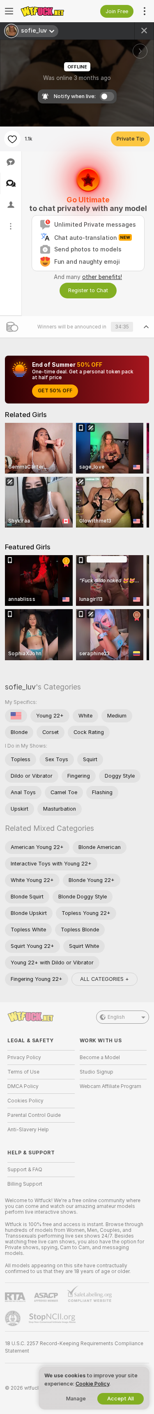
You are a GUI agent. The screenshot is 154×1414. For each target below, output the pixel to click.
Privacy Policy (24, 1057)
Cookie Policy (92, 1384)
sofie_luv (20, 686)
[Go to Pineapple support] (13, 1318)
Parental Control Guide (34, 1115)
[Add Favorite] (12, 139)
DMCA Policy (23, 1086)
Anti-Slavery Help (28, 1130)
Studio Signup (96, 1072)
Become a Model (100, 1057)
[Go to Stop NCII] (53, 1318)
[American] (16, 715)
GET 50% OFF (55, 391)
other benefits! (102, 277)
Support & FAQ (24, 1169)
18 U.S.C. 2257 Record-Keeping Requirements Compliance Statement (74, 1347)
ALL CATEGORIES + (104, 979)
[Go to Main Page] (47, 11)
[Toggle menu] (9, 11)
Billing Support (24, 1184)
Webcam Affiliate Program (110, 1086)
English (116, 1017)
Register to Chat (88, 290)
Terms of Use (23, 1072)
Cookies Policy (25, 1101)
